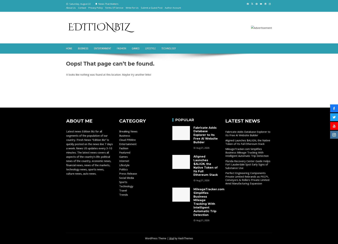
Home (69, 48)
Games (136, 48)
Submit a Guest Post (151, 7)
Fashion (121, 48)
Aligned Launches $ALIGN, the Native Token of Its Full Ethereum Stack (205, 165)
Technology (168, 48)
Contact (82, 7)
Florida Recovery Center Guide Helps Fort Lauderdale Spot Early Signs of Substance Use (247, 164)
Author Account (173, 7)
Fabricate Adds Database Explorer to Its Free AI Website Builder (205, 135)
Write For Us (132, 7)
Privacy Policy (95, 7)
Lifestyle (150, 48)
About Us (71, 7)
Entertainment (102, 48)
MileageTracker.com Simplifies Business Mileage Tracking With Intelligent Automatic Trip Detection (208, 202)
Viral (171, 238)
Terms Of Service (114, 7)
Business (83, 48)
